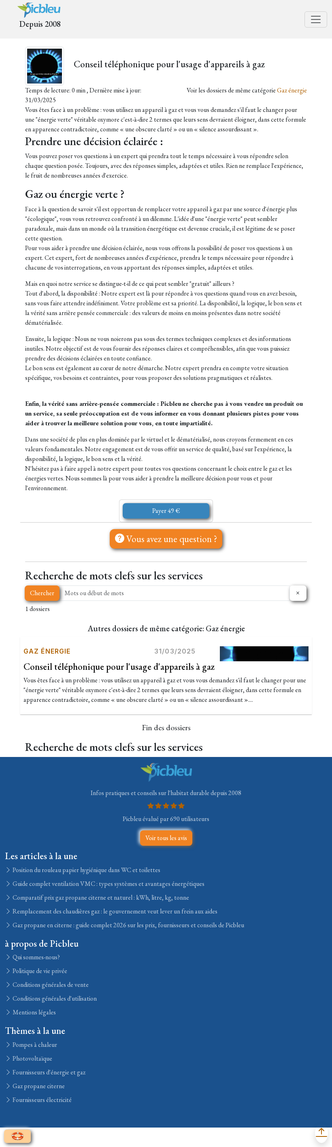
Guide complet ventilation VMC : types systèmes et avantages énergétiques (107, 883)
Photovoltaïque (31, 1058)
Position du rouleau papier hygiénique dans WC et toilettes (85, 870)
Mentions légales (33, 1012)
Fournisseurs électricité (41, 1100)
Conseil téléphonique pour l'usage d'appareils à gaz (119, 666)
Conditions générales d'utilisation (54, 998)
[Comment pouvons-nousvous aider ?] (17, 1136)
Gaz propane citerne (38, 1086)
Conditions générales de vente (50, 984)
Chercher (42, 593)
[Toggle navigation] (315, 19)
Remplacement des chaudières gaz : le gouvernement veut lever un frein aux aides (114, 911)
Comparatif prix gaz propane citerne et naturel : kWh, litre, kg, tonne (100, 897)
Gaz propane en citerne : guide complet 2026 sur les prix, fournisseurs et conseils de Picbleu (127, 925)
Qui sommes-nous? (35, 957)
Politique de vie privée (39, 971)
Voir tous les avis (166, 838)
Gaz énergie (292, 90)
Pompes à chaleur (34, 1044)
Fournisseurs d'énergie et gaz (48, 1072)
